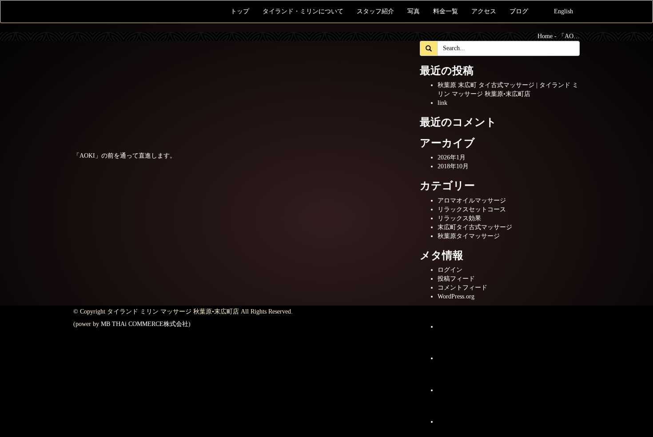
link (442, 102)
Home (545, 36)
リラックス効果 (459, 218)
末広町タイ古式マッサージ (475, 227)
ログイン (450, 269)
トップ (240, 11)
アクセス (483, 11)
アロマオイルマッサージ (472, 200)
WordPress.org (456, 296)
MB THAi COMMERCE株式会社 (144, 324)
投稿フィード (456, 278)
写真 (413, 11)
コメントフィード (462, 287)
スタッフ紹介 (375, 11)
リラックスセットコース (472, 209)
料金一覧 (445, 11)
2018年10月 (453, 166)
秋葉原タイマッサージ (469, 236)
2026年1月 (452, 157)
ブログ (519, 11)
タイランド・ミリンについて (303, 11)
